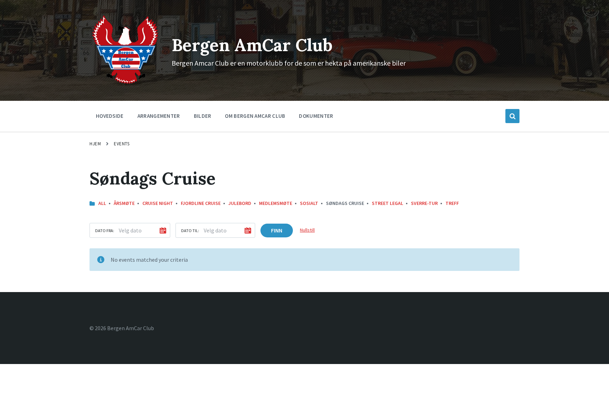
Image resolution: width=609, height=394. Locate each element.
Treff (452, 203)
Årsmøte (124, 203)
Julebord (239, 203)
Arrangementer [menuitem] (158, 116)
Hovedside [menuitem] (110, 116)
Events (121, 144)
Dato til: (190, 230)
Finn (276, 230)
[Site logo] (125, 83)
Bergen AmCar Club (252, 45)
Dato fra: (104, 230)
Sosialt (309, 203)
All (102, 203)
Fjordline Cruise (201, 203)
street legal (387, 203)
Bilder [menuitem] (202, 116)
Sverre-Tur (424, 203)
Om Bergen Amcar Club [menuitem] (255, 116)
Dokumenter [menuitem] (316, 116)
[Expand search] (512, 116)
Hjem (95, 144)
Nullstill (307, 230)
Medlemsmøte (275, 203)
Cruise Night (157, 203)
